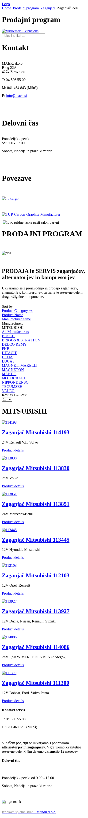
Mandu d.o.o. (29, 812)
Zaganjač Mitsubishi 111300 (35, 683)
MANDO (9, 374)
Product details (13, 450)
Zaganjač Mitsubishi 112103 (35, 575)
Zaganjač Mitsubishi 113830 (35, 468)
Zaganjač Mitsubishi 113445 (35, 540)
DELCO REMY (14, 344)
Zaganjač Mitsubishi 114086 (35, 647)
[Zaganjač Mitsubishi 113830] (9, 458)
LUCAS (8, 361)
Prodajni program (26, 8)
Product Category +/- (17, 311)
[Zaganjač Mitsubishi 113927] (9, 601)
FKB (5, 349)
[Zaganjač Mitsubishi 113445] (9, 530)
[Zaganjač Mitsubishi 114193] (9, 422)
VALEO (8, 391)
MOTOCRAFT (14, 378)
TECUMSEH (12, 387)
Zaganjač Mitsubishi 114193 (35, 432)
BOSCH (8, 336)
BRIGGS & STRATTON (21, 340)
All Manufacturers (15, 332)
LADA (7, 357)
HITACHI (9, 353)
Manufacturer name (16, 319)
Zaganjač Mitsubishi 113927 (35, 611)
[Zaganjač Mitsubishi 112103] (9, 565)
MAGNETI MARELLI (19, 365)
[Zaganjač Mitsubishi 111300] (9, 673)
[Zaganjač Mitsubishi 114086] (9, 637)
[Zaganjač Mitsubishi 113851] (9, 494)
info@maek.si (16, 96)
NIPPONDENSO (15, 382)
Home (6, 8)
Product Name (12, 315)
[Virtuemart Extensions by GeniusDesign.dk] (20, 31)
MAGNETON (13, 370)
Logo (6, 4)
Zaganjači (48, 8)
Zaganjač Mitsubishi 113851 (35, 504)
